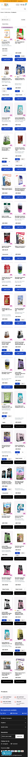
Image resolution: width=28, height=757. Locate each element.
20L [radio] (4, 91)
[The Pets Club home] (6, 4)
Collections (7, 12)
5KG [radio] (4, 416)
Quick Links (4, 727)
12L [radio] (22, 91)
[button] (6, 20)
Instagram (5, 744)
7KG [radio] (17, 320)
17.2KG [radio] (22, 56)
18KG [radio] (17, 159)
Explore (3, 722)
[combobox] (14, 9)
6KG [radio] (22, 159)
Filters (23, 19)
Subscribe (19, 736)
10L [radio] (9, 88)
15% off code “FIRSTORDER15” (13, 1)
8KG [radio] (17, 161)
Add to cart (7, 59)
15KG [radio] (23, 319)
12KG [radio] (4, 459)
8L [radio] (17, 650)
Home (2, 12)
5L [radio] (4, 88)
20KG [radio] (4, 418)
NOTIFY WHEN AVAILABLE (7, 426)
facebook (14, 744)
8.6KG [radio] (17, 56)
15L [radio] (22, 452)
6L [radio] (17, 91)
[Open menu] (2, 4)
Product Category (6, 718)
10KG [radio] (9, 416)
